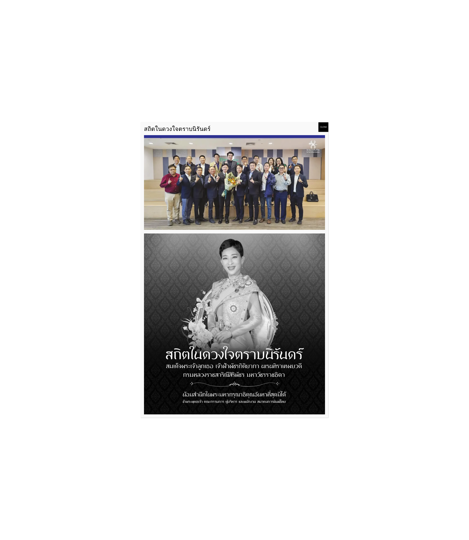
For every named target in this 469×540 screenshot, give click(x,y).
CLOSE (323, 127)
